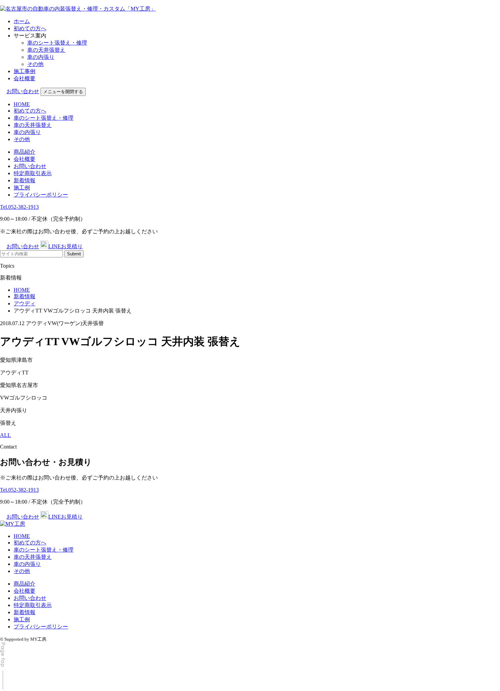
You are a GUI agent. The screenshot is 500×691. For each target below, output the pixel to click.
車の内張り (40, 57)
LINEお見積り (65, 246)
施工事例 (24, 71)
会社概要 (24, 78)
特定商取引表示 (33, 173)
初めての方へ (30, 28)
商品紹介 (24, 152)
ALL (5, 435)
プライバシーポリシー (41, 195)
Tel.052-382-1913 (19, 207)
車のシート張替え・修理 (57, 43)
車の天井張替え (46, 50)
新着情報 (24, 180)
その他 (35, 64)
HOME (22, 104)
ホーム (22, 21)
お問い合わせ (22, 91)
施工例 (22, 187)
